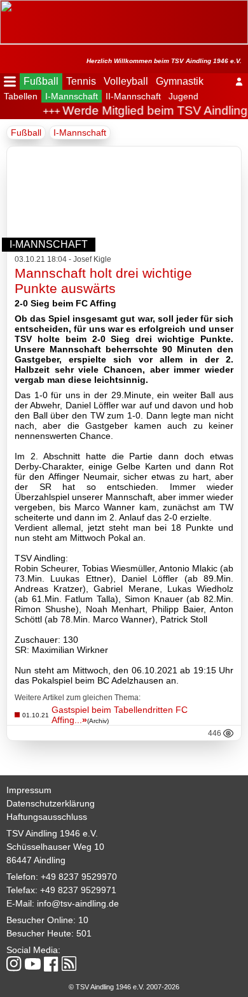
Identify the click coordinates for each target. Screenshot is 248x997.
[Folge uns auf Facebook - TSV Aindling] (51, 964)
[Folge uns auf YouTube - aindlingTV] (33, 965)
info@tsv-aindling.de (78, 903)
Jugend (183, 96)
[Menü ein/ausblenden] (10, 81)
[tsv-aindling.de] (3, 6)
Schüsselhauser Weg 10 (55, 847)
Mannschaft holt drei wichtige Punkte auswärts (103, 281)
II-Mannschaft (133, 96)
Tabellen (21, 96)
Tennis (81, 81)
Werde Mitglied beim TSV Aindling (152, 110)
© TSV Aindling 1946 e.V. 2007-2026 (124, 987)
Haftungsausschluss (46, 817)
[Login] (239, 81)
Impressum (29, 790)
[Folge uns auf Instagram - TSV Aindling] (14, 964)
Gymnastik (179, 81)
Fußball (41, 81)
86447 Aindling (35, 860)
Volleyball (126, 81)
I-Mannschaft (71, 96)
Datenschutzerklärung (50, 803)
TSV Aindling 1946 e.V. (52, 833)
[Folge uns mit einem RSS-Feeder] (69, 964)
